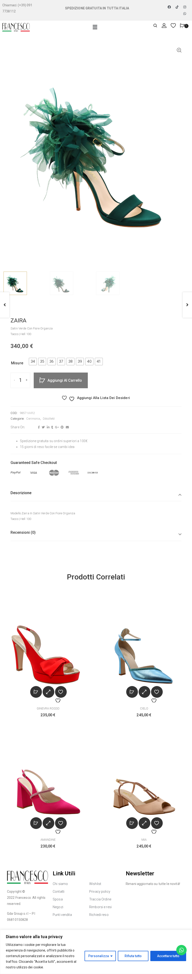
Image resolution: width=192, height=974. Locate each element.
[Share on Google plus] (56, 427)
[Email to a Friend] (67, 427)
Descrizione (21, 493)
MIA (144, 839)
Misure (17, 363)
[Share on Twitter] (43, 427)
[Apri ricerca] (155, 26)
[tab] (96, 496)
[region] (96, 952)
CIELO (144, 708)
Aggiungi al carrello (65, 380)
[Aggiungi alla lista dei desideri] (61, 692)
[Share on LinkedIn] (47, 427)
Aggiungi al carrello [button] (36, 692)
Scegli (132, 692)
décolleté (49, 418)
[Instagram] (185, 7)
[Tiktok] (177, 7)
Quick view (48, 692)
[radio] (33, 361)
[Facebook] (169, 7)
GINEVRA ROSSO (48, 708)
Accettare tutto (168, 956)
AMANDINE (48, 839)
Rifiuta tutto (133, 956)
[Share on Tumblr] (51, 427)
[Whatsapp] (185, 13)
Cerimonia (33, 418)
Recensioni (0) (23, 532)
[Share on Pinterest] (61, 427)
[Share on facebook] (38, 427)
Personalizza (98, 956)
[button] (95, 27)
